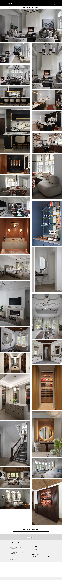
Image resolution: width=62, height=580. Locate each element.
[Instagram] (54, 4)
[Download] (9, 7)
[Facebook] (55, 4)
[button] (43, 4)
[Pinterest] (58, 4)
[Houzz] (35, 549)
